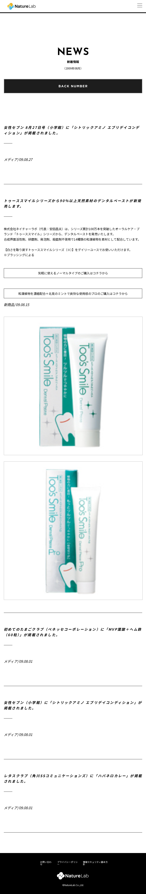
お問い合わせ (46, 863)
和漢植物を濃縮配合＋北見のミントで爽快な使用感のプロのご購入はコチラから (73, 293)
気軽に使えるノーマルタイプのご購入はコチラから (73, 273)
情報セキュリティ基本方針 (95, 863)
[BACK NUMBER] (73, 86)
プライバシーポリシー (67, 863)
